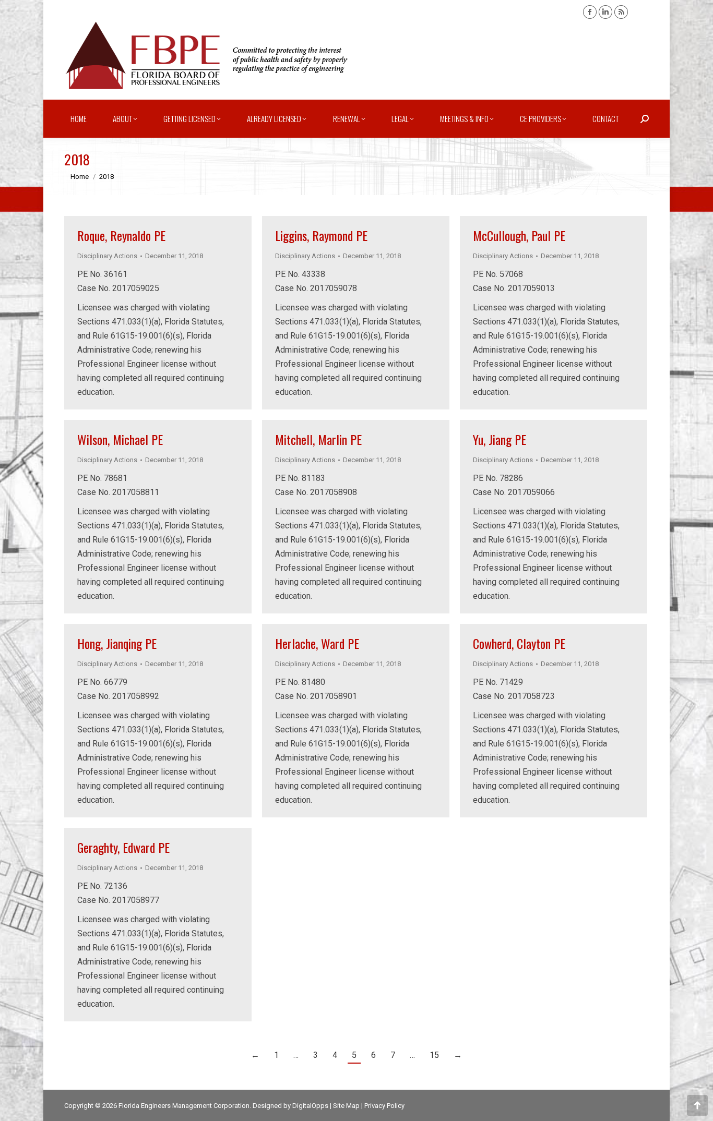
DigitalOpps (310, 1106)
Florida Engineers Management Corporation (183, 1106)
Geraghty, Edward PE (123, 847)
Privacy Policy (384, 1106)
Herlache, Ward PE (317, 643)
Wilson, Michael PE (120, 439)
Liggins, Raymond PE (321, 235)
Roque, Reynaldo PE (121, 235)
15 (434, 1055)
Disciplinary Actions (107, 256)
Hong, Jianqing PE (117, 643)
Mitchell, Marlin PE (318, 439)
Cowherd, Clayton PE (519, 643)
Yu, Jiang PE (499, 439)
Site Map (346, 1106)
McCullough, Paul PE (519, 235)
